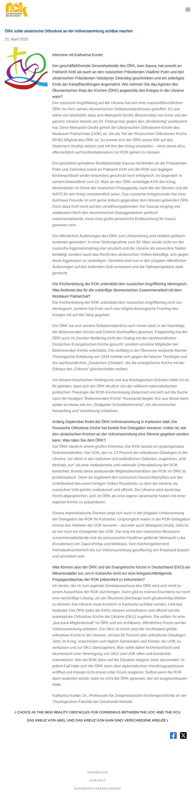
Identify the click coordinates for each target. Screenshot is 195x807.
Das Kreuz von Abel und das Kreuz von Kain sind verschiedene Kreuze (96, 720)
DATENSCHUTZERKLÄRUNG (97, 788)
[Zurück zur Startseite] (17, 9)
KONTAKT (97, 780)
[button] (187, 9)
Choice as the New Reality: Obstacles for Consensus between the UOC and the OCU (98, 712)
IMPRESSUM (97, 772)
